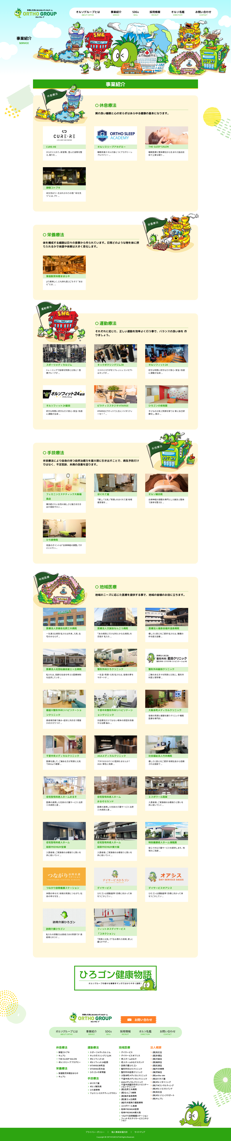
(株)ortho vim (159, 1075)
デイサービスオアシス (130, 1055)
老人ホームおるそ (129, 1058)
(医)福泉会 (157, 1062)
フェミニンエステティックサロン (103, 1093)
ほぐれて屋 (94, 1083)
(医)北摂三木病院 (129, 1089)
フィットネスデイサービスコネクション (134, 1119)
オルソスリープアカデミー (69, 1062)
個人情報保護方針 (119, 1131)
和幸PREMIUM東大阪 (131, 1112)
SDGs (135, 13)
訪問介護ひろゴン (129, 1065)
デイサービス (127, 1052)
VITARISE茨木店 (97, 1068)
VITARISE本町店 (97, 1065)
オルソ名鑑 (177, 13)
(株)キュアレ (158, 1098)
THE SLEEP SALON (67, 1058)
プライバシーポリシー (95, 1131)
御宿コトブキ (64, 1052)
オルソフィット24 (97, 1058)
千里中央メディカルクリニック (134, 1078)
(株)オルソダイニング (162, 1081)
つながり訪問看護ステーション (134, 1115)
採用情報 (155, 13)
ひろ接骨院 (95, 1089)
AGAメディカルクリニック (132, 1081)
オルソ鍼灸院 (96, 1086)
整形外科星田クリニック (131, 1072)
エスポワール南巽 (129, 1105)
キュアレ (62, 1055)
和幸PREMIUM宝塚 (130, 1109)
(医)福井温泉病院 (129, 1095)
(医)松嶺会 (157, 1065)
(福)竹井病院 (158, 1068)
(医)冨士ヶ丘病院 (128, 1099)
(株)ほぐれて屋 (159, 1078)
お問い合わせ (203, 13)
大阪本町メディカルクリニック (134, 1075)
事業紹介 (116, 13)
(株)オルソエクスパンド (162, 1088)
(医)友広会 (157, 1052)
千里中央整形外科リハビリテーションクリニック (135, 1086)
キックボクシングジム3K (100, 1055)
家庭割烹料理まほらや (68, 1073)
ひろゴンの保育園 (98, 1072)
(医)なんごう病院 (128, 1092)
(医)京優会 (157, 1055)
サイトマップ (140, 1131)
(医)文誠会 (157, 1058)
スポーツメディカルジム (100, 1052)
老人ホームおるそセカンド (132, 1062)
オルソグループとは (88, 13)
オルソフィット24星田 (99, 1062)
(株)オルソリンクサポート (163, 1095)
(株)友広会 (157, 1091)
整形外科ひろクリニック (131, 1068)
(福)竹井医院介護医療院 (132, 1102)
